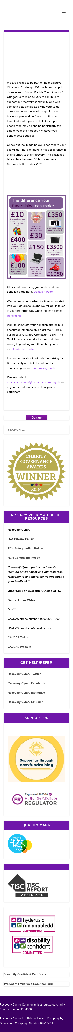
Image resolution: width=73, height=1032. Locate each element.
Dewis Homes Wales (21, 600)
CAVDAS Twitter (18, 637)
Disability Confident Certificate (25, 974)
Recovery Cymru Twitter (24, 673)
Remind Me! (15, 315)
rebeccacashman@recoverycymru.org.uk (33, 382)
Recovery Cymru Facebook (26, 683)
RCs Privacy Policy (21, 538)
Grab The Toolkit (23, 349)
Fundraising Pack (43, 368)
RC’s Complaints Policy (24, 557)
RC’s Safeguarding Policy (25, 548)
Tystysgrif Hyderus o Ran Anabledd (28, 983)
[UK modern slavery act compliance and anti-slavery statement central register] (28, 896)
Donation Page (43, 291)
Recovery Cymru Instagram (26, 692)
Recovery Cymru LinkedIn (25, 702)
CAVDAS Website (19, 646)
